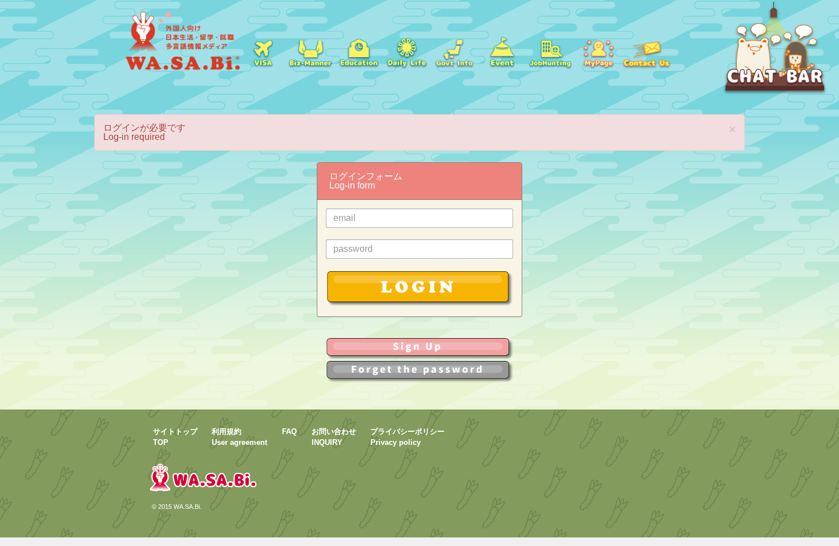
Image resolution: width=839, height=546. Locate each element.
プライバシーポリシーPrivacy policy (407, 437)
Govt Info (454, 51)
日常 (406, 51)
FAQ (289, 431)
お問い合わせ (646, 51)
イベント (502, 51)
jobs (550, 51)
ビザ (262, 51)
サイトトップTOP (175, 437)
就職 (310, 51)
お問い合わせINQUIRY (334, 437)
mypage (598, 51)
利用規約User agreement (239, 437)
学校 (358, 51)
